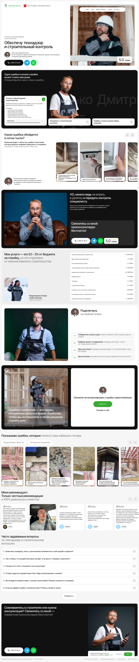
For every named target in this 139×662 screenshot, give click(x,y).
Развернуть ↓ (69, 596)
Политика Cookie (121, 659)
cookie (111, 655)
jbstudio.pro (135, 659)
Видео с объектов (101, 9)
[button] (127, 135)
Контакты (116, 9)
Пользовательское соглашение (90, 659)
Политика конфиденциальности (107, 659)
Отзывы (110, 9)
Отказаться (118, 654)
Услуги (87, 9)
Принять (128, 654)
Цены (92, 9)
